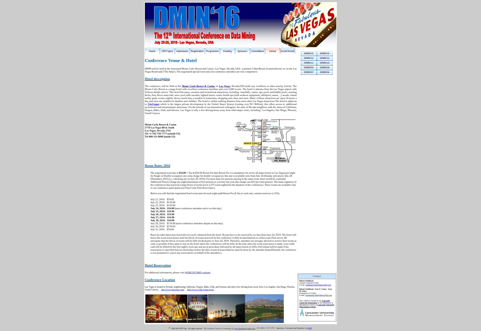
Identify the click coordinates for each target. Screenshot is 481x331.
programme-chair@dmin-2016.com (319, 295)
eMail (310, 328)
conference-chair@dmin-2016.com (318, 285)
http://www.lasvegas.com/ (172, 289)
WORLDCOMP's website (197, 272)
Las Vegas (224, 86)
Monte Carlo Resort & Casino (198, 86)
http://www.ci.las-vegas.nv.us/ (200, 289)
